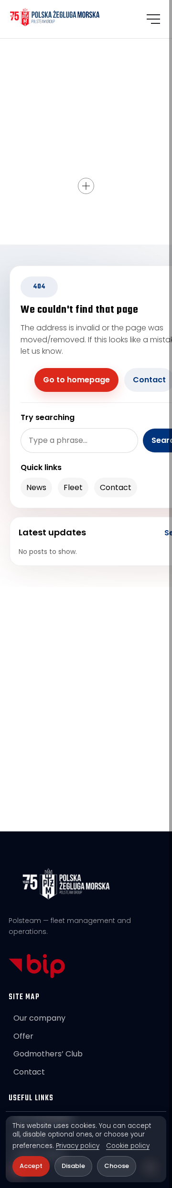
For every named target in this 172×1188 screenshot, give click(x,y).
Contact (115, 487)
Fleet (73, 487)
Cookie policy (128, 1146)
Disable (73, 1165)
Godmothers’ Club (48, 1053)
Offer (23, 1036)
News (36, 487)
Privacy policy (77, 1146)
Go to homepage (76, 379)
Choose (116, 1165)
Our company (39, 1018)
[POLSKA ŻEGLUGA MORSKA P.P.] (55, 17)
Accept (31, 1165)
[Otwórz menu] (153, 19)
